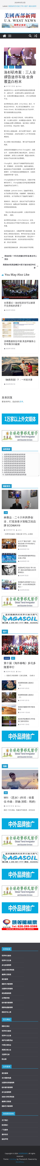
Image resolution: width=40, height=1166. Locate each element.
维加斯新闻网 (6, 993)
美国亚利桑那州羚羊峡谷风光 (26, 708)
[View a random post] (35, 36)
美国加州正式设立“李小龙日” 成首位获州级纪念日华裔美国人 (27, 570)
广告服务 (5, 1130)
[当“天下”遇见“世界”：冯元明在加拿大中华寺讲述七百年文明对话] (9, 545)
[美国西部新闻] (4, 36)
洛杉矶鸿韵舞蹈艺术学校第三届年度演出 (26, 720)
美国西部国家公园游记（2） (26, 684)
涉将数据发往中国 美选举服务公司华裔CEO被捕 (20, 343)
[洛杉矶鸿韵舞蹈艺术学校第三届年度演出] (9, 721)
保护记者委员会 (7, 1040)
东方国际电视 (6, 1078)
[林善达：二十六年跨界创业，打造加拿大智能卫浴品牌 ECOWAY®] (20, 499)
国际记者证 (6, 1026)
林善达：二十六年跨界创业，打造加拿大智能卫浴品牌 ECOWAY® (20, 521)
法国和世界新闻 (7, 989)
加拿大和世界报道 (8, 970)
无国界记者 (6, 1054)
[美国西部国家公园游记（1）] (9, 697)
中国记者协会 (6, 1045)
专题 (6, 67)
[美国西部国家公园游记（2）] (9, 685)
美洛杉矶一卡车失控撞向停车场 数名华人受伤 (20, 257)
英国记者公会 (6, 1050)
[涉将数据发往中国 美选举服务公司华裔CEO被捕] (20, 320)
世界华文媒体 (6, 955)
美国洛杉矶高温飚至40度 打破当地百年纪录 (19, 266)
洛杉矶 (11, 67)
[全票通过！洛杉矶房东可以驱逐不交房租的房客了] (20, 281)
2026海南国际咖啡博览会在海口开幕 (27, 557)
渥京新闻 (5, 979)
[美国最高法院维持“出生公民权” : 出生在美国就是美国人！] (9, 586)
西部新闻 (18, 67)
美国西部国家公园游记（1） (26, 696)
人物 (6, 512)
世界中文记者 (6, 960)
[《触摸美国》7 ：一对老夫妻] (20, 358)
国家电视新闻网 (7, 1007)
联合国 (4, 1059)
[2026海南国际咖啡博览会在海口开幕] (9, 558)
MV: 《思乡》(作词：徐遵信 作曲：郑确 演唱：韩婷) (19, 799)
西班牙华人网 (6, 1012)
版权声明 (5, 1139)
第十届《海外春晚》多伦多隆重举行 (20, 665)
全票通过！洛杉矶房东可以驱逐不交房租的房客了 (19, 304)
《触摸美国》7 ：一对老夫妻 (18, 379)
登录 (21, 401)
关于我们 (5, 1120)
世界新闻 (7, 658)
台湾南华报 (6, 998)
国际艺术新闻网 (7, 984)
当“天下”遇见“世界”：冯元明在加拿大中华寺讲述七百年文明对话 (27, 543)
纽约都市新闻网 (7, 1002)
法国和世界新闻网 (8, 1082)
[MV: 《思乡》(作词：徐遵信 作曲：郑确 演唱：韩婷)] (20, 779)
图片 (13, 658)
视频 (6, 792)
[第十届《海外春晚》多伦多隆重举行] (20, 645)
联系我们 (5, 1125)
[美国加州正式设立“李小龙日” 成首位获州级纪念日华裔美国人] (9, 571)
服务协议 (5, 1134)
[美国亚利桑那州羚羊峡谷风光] (9, 709)
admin (20, 530)
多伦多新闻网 (6, 965)
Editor (20, 86)
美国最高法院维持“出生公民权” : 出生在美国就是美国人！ (27, 584)
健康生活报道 (6, 974)
